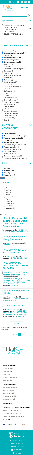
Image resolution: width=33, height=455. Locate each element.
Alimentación (7, 371)
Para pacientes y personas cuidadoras (16, 407)
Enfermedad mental (19, 258)
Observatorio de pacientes (12, 410)
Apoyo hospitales (17, 282)
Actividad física (8, 368)
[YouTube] (29, 2)
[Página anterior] (10, 334)
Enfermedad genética (20, 299)
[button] (16, 21)
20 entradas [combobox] (17, 323)
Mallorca (11, 256)
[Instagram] (25, 2)
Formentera (21, 275)
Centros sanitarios (9, 393)
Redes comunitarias (9, 399)
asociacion (8, 272)
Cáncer (21, 316)
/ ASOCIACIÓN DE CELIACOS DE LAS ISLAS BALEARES (15, 266)
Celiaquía (15, 286)
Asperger (6, 245)
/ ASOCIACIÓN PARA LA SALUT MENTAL (14, 251)
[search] (22, 7)
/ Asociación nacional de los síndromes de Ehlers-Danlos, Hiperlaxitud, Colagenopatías (15, 222)
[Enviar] (28, 15)
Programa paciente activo (12, 413)
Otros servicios (8, 284)
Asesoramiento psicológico (13, 278)
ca (13, 2)
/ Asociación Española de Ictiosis (15, 292)
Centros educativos (9, 390)
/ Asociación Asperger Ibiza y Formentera (14, 238)
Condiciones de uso (16, 441)
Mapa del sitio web (16, 447)
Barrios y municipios (10, 387)
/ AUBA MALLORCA (12, 305)
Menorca (6, 275)
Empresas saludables (10, 396)
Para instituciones (9, 420)
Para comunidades (9, 384)
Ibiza (8, 243)
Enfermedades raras (19, 232)
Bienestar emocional (10, 377)
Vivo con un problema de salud (13, 416)
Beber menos (7, 374)
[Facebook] (22, 2)
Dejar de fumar (8, 380)
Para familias (7, 403)
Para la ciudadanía (9, 365)
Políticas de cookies (16, 444)
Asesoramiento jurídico (12, 280)
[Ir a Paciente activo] (8, 8)
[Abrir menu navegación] (27, 7)
